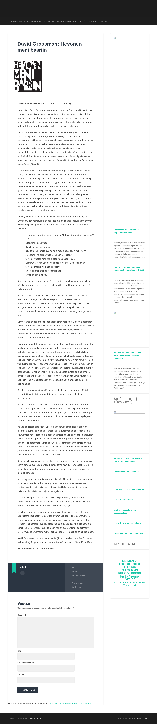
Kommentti (22, 615)
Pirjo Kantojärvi (129, 569)
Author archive (22, 573)
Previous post (78, 583)
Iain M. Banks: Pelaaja (123, 500)
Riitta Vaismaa (78, 575)
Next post (76, 587)
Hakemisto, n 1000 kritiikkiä (26, 21)
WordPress (35, 718)
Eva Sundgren (129, 560)
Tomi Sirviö (139, 582)
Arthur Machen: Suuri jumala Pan (128, 533)
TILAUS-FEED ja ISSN (98, 21)
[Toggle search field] (145, 21)
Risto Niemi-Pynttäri (129, 578)
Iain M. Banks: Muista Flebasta (127, 523)
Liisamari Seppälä (129, 563)
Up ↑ (147, 718)
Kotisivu (20, 675)
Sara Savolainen (122, 582)
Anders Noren (135, 718)
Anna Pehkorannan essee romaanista (127, 355)
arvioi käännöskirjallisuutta (64, 21)
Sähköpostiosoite (25, 663)
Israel (74, 571)
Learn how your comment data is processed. (70, 703)
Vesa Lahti (129, 585)
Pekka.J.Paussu (129, 567)
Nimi (19, 651)
